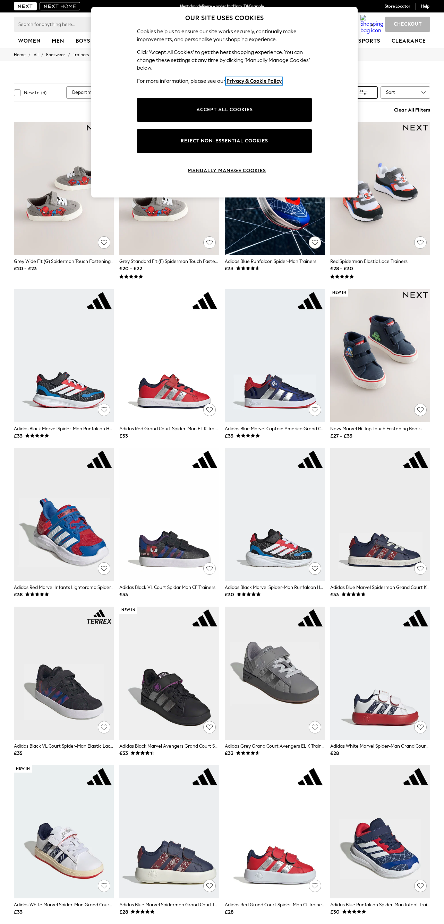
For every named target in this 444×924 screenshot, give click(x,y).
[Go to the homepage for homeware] (60, 6)
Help (425, 6)
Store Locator (397, 6)
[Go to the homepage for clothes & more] (25, 6)
